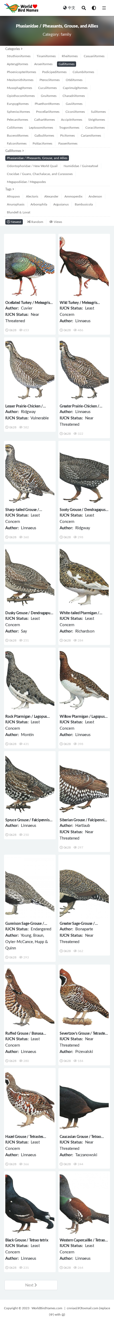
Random (36, 221)
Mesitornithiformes (20, 80)
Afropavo (13, 196)
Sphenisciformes (18, 111)
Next (29, 1285)
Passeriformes (67, 143)
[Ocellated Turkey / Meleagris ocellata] (29, 266)
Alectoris (32, 196)
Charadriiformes (74, 95)
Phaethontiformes (47, 103)
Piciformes (67, 135)
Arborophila (38, 204)
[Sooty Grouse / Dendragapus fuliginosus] (84, 473)
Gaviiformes (74, 103)
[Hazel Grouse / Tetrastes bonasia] (29, 1100)
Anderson (95, 196)
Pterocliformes (50, 80)
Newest (15, 221)
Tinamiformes (46, 56)
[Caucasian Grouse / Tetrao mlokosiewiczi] (84, 1100)
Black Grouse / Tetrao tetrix (26, 1240)
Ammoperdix (73, 196)
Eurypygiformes (18, 103)
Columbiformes (83, 72)
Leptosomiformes (41, 127)
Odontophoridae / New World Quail (32, 166)
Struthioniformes (18, 56)
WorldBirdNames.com (47, 1308)
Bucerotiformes (17, 135)
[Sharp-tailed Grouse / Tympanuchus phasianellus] (29, 473)
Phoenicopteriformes (21, 72)
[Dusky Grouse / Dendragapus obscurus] (29, 577)
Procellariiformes (47, 111)
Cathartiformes (44, 119)
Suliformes (98, 111)
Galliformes (66, 64)
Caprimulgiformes (75, 87)
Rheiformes (70, 56)
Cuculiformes (47, 87)
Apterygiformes (17, 64)
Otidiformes (74, 80)
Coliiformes (15, 127)
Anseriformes (43, 64)
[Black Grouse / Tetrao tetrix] (29, 1204)
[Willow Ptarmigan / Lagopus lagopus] (84, 680)
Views (57, 221)
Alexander (51, 196)
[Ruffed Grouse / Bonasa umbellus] (29, 997)
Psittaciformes (42, 143)
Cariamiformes (91, 135)
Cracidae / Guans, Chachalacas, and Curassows (40, 174)
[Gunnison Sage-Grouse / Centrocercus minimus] (29, 887)
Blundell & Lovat (18, 212)
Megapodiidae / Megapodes (26, 181)
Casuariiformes (94, 56)
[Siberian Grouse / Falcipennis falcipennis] (84, 783)
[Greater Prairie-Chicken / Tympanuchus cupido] (84, 370)
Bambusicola (84, 204)
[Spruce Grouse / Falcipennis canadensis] (29, 783)
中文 (71, 8)
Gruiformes (48, 95)
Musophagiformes (19, 87)
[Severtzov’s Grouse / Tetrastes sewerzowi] (84, 997)
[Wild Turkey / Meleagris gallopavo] (84, 266)
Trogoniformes (69, 127)
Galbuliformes (44, 135)
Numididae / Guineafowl (81, 166)
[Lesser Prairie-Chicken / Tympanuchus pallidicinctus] (29, 370)
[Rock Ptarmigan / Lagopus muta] (29, 680)
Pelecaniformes (17, 119)
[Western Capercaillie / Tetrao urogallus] (84, 1204)
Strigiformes (96, 119)
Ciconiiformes (75, 111)
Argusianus (61, 204)
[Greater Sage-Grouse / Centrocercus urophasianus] (84, 887)
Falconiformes (17, 143)
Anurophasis (15, 204)
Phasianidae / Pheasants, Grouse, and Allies (37, 158)
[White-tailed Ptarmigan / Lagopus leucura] (84, 577)
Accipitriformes (71, 119)
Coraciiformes (95, 127)
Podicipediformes (54, 72)
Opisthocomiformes (21, 95)
